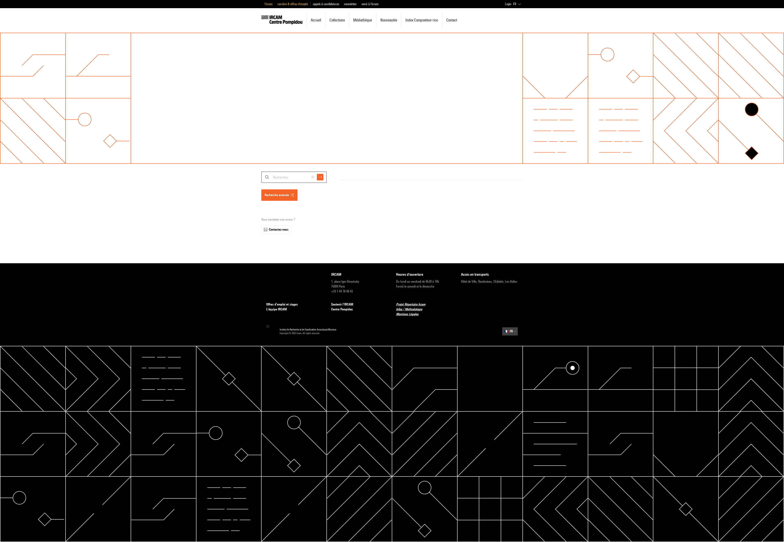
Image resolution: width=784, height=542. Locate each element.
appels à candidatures (326, 4)
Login (508, 4)
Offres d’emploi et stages (282, 304)
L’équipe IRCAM (276, 309)
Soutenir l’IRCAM (342, 304)
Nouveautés (388, 20)
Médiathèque (362, 20)
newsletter (350, 4)
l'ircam (269, 4)
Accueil (316, 20)
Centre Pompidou (342, 309)
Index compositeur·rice (421, 20)
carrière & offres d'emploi (292, 4)
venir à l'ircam (370, 4)
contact (451, 20)
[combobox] (294, 177)
